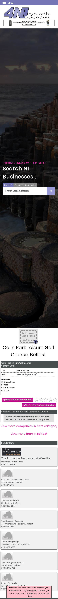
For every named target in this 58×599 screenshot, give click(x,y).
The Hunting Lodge (10, 541)
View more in (29, 434)
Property (19, 185)
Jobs (33, 185)
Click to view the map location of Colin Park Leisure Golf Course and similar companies (27, 418)
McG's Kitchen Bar (9, 583)
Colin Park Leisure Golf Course (15, 479)
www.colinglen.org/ (27, 374)
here (32, 593)
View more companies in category (29, 426)
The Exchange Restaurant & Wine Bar (26, 458)
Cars (27, 185)
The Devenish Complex (12, 521)
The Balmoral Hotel (10, 500)
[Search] (51, 191)
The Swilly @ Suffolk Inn (12, 562)
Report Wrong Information (18, 399)
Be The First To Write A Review (40, 405)
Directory (8, 185)
